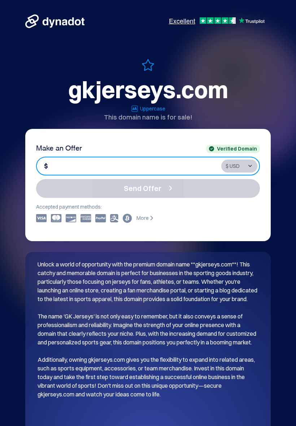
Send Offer (142, 188)
